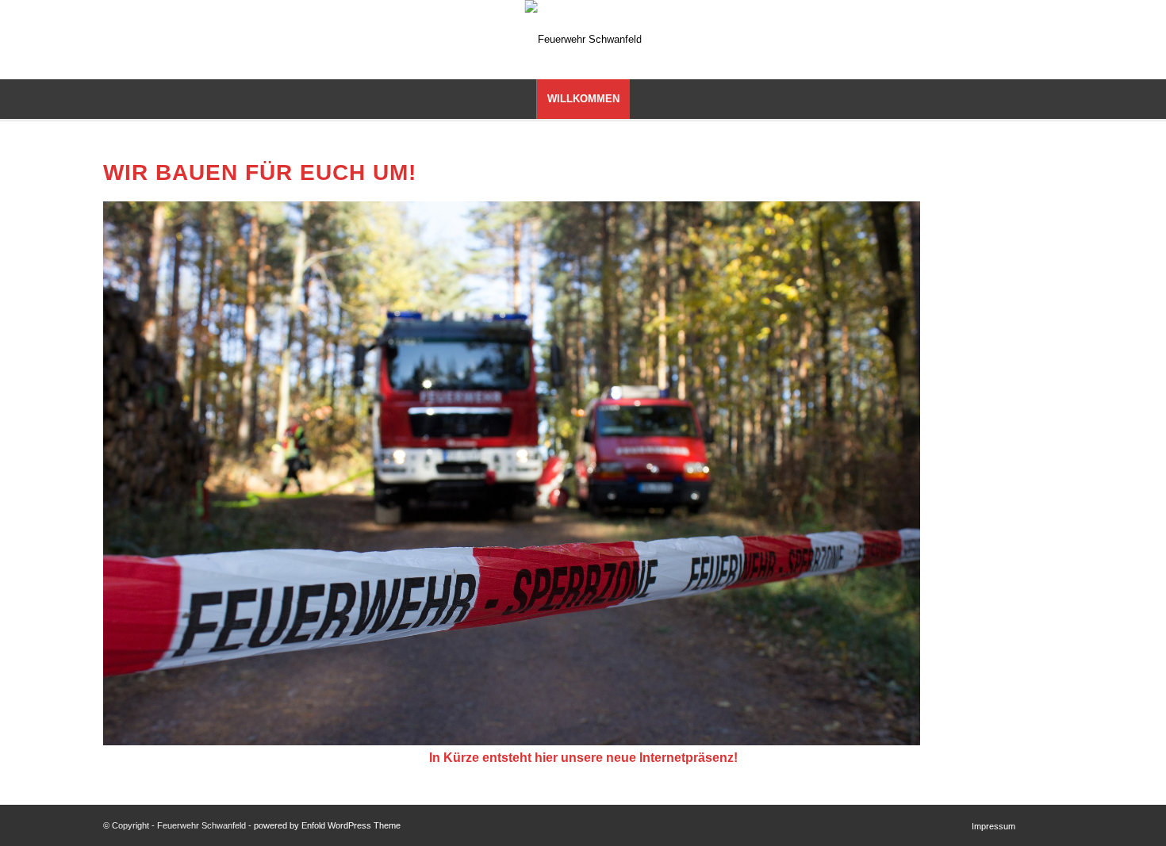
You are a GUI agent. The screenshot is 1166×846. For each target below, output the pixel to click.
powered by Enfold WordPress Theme (327, 825)
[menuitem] (583, 99)
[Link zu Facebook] (1131, 40)
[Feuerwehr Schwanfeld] (583, 39)
